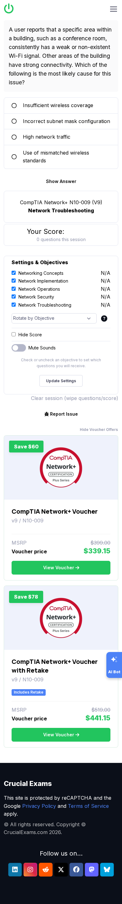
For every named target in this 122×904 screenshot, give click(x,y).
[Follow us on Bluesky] (107, 870)
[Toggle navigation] (113, 9)
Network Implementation (43, 281)
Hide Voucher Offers (99, 429)
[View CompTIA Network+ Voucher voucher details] (61, 467)
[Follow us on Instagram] (30, 870)
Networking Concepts (41, 273)
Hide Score (30, 334)
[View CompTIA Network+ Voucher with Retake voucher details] (61, 618)
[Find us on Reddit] (46, 870)
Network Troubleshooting (44, 305)
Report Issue (64, 414)
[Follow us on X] (61, 870)
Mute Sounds (42, 347)
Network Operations (39, 289)
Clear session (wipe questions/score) (74, 398)
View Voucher (58, 567)
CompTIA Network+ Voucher (55, 511)
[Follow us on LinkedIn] (15, 870)
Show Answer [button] (61, 181)
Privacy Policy (39, 806)
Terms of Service (88, 806)
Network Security (36, 296)
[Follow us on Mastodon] (92, 870)
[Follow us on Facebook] (76, 870)
